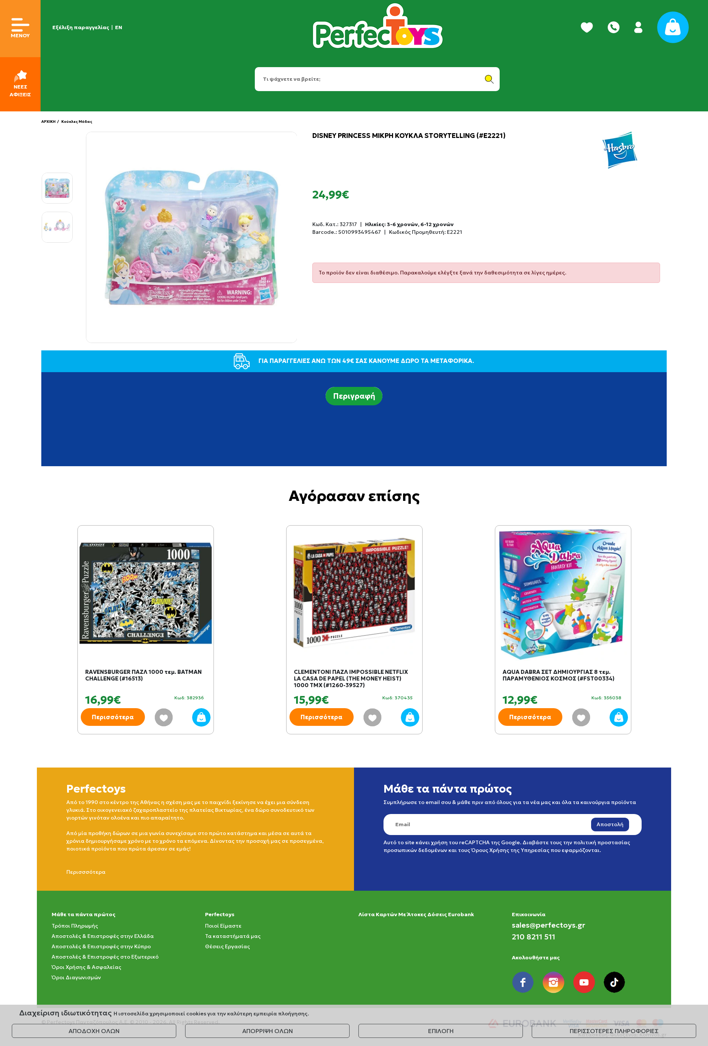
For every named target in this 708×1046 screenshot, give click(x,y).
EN (118, 27)
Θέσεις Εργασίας (227, 946)
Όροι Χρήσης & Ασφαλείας (86, 967)
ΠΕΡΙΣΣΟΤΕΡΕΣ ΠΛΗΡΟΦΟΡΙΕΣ (614, 1031)
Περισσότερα (113, 717)
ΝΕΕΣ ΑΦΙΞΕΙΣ (20, 90)
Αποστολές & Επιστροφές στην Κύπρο (101, 946)
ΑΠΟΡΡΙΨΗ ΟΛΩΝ (267, 1031)
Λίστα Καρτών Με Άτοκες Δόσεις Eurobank (416, 914)
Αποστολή (610, 824)
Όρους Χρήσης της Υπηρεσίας (510, 850)
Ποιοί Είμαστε (223, 925)
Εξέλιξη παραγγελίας (80, 27)
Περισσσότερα (85, 872)
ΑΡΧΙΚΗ (48, 121)
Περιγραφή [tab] (354, 396)
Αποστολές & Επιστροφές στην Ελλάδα (103, 936)
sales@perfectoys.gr (548, 925)
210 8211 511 (533, 937)
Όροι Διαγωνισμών (76, 977)
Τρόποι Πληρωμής (75, 925)
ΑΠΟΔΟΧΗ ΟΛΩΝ (94, 1031)
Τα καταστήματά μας (233, 936)
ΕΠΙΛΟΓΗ (441, 1031)
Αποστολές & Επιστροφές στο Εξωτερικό (105, 956)
